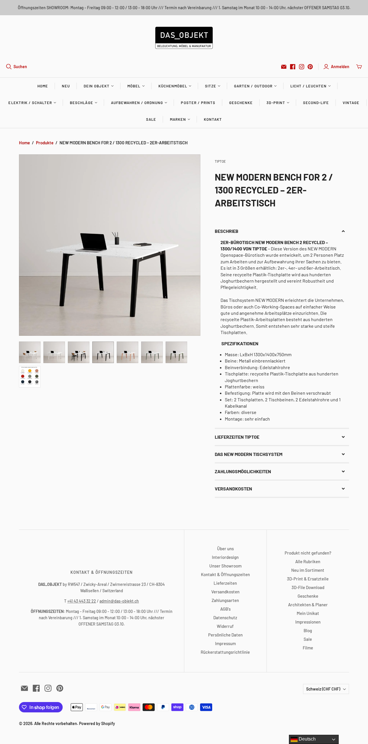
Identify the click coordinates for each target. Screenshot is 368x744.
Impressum (225, 643)
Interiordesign (225, 557)
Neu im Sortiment (307, 570)
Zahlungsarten (225, 600)
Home (42, 86)
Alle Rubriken (307, 561)
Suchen (20, 66)
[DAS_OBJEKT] (184, 38)
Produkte (44, 142)
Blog (308, 630)
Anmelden (340, 66)
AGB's (225, 608)
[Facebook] (293, 66)
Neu (66, 86)
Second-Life (316, 102)
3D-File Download (308, 587)
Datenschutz (225, 617)
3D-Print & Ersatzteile (308, 578)
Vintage (351, 102)
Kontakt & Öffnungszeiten (225, 574)
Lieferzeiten (225, 583)
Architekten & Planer (308, 604)
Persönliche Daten (225, 634)
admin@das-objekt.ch (119, 601)
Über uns (225, 548)
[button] (282, 231)
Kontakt (213, 119)
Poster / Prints (198, 102)
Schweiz (323, 689)
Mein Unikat (308, 613)
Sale (151, 119)
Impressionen (308, 621)
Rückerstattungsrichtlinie (225, 652)
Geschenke (241, 102)
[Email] (283, 66)
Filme (308, 647)
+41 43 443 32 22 (81, 601)
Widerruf (225, 626)
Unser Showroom (225, 565)
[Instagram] (301, 66)
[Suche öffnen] (9, 67)
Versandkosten (225, 591)
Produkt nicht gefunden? (308, 552)
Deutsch (307, 739)
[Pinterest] (310, 66)
